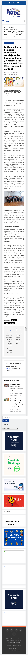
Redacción (7, 72)
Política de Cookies (14, 649)
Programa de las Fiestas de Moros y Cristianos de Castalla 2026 (16, 388)
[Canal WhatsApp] (14, 474)
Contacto (9, 645)
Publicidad (9, 647)
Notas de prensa (17, 647)
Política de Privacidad (14, 650)
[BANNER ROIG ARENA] (14, 567)
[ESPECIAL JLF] (14, 546)
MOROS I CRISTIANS (9, 43)
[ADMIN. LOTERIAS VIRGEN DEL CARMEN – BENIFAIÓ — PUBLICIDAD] (14, 491)
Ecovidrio (14, 320)
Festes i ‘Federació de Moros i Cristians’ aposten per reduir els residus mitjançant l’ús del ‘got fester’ (17, 403)
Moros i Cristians (9, 323)
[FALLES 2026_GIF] (14, 506)
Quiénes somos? (17, 645)
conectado (8, 368)
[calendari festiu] (14, 613)
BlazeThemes (17, 642)
